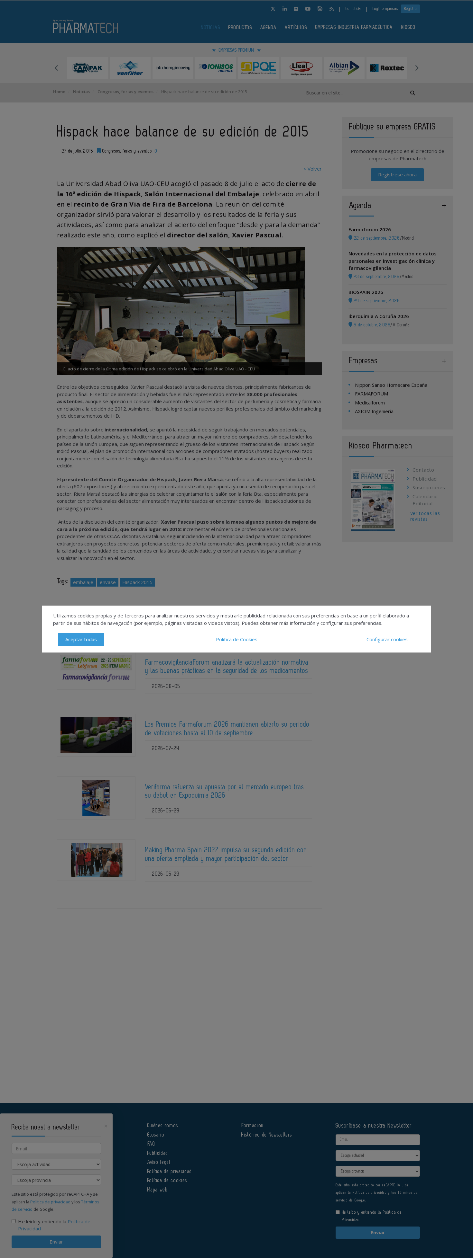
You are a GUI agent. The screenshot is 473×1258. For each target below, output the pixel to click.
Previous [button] (56, 68)
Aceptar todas (81, 639)
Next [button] (416, 68)
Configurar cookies (387, 639)
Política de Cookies (236, 639)
